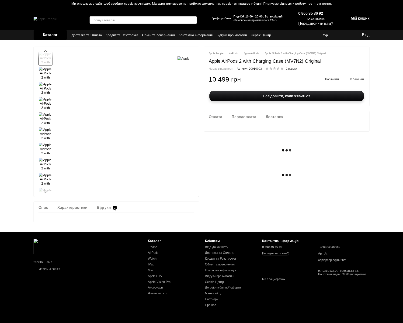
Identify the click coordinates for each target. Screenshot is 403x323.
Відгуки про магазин (231, 35)
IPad (151, 264)
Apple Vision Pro (159, 282)
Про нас (210, 305)
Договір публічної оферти (223, 287)
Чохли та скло (158, 293)
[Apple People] (57, 246)
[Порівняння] (339, 35)
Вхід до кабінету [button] (216, 247)
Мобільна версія (49, 269)
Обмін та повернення (158, 35)
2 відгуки (291, 68)
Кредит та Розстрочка (122, 35)
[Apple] (183, 58)
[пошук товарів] (193, 20)
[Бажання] (348, 35)
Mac (151, 270)
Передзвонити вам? (275, 253)
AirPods (153, 252)
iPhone (152, 247)
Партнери (211, 299)
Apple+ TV (155, 276)
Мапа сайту (213, 293)
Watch (152, 258)
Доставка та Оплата (87, 35)
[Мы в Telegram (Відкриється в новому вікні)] (310, 35)
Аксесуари (155, 287)
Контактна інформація (196, 35)
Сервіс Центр (261, 35)
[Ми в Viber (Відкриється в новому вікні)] (315, 35)
